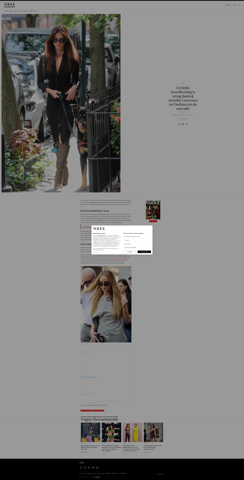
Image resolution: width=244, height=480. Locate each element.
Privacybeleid (96, 252)
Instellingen (130, 251)
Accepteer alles (144, 251)
